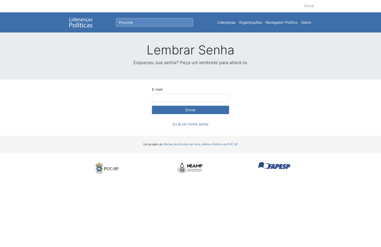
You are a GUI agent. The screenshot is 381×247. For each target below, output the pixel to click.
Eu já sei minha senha (190, 124)
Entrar (309, 6)
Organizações (250, 22)
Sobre (306, 22)
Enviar (190, 110)
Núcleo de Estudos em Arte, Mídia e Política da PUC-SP (201, 144)
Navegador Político (281, 22)
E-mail (157, 89)
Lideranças (226, 22)
